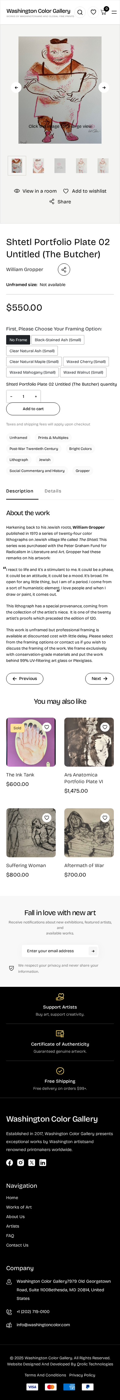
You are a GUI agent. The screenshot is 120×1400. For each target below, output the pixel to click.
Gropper (83, 471)
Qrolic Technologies (95, 1364)
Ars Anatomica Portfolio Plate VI (83, 778)
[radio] (18, 340)
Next (103, 87)
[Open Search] (80, 12)
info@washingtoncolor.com (43, 1324)
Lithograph (19, 460)
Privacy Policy (82, 1375)
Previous (16, 87)
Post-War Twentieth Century (34, 449)
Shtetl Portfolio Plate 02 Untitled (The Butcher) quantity (61, 384)
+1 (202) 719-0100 (33, 1311)
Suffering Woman (26, 865)
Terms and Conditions (45, 1375)
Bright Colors (80, 449)
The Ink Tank (20, 775)
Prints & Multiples (53, 438)
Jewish (44, 460)
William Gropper (24, 269)
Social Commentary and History (37, 471)
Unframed (18, 438)
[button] (60, 99)
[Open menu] (114, 12)
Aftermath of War (84, 865)
